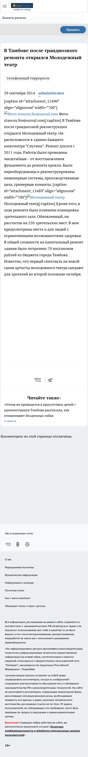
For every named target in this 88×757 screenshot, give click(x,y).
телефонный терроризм (28, 78)
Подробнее (28, 669)
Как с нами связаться (17, 598)
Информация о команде (19, 582)
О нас (8, 559)
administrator (51, 93)
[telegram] (51, 380)
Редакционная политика (19, 567)
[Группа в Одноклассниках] (18, 544)
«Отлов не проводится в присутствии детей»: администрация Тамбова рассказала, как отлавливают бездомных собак (40, 412)
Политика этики (14, 590)
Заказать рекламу (14, 18)
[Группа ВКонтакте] (8, 544)
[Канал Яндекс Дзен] (27, 544)
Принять (73, 30)
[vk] (38, 380)
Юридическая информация (21, 575)
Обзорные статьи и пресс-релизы (25, 606)
